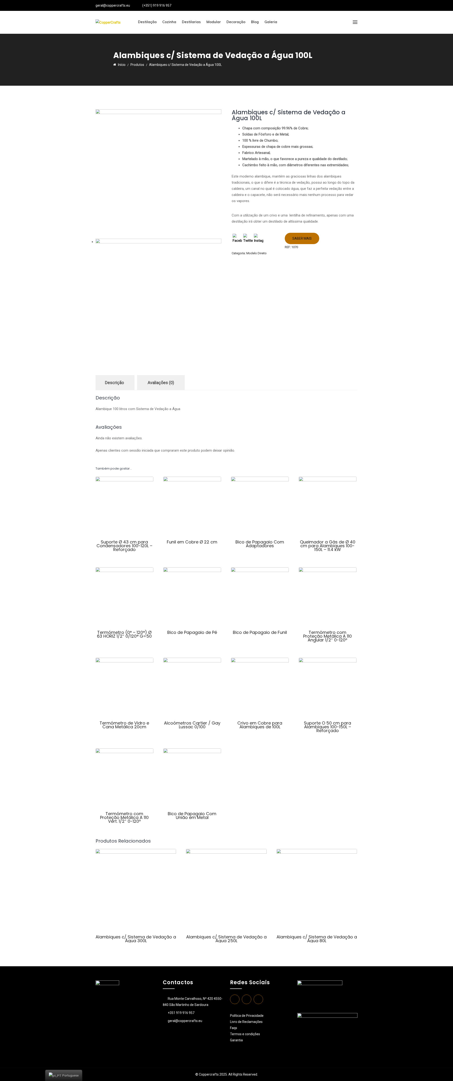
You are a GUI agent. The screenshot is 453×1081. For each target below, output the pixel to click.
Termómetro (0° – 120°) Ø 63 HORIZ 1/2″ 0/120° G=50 (124, 634)
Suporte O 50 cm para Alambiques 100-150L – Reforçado (327, 726)
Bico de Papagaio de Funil (260, 632)
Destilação (147, 22)
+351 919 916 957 (181, 1013)
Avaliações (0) (161, 382)
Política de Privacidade (247, 1015)
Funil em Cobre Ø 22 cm (192, 542)
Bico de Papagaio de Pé (192, 632)
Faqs (233, 1028)
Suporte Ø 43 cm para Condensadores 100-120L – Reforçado (124, 545)
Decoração (235, 22)
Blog (255, 22)
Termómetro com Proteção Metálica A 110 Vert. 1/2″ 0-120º (124, 817)
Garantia (236, 1040)
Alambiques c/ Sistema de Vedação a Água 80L (317, 939)
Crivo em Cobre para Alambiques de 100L (259, 725)
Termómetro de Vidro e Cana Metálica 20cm (124, 725)
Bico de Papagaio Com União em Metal (192, 815)
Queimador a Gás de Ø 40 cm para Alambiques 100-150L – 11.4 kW (327, 545)
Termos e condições (245, 1034)
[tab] (114, 382)
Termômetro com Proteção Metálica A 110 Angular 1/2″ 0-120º (327, 636)
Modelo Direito (256, 253)
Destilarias (191, 22)
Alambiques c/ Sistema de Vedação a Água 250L (226, 939)
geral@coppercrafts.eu (113, 5)
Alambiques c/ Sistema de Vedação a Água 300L (136, 939)
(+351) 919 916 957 (156, 5)
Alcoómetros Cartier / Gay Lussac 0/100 (192, 725)
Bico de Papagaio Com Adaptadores (259, 544)
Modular (213, 22)
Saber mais (302, 238)
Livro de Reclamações (246, 1022)
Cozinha (169, 22)
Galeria (270, 22)
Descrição (114, 382)
